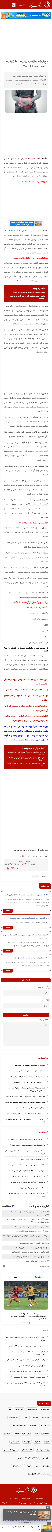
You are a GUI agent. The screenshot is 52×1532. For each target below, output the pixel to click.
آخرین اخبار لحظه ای (10, 1450)
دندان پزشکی (15, 1442)
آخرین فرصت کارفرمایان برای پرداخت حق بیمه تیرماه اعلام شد (25, 1096)
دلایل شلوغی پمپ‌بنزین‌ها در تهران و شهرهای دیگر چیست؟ (26, 1114)
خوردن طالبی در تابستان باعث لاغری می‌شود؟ (28, 292)
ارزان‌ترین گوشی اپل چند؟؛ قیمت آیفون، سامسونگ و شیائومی (26, 753)
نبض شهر (33, 1425)
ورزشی (23, 1503)
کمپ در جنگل (17, 1466)
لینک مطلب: (43, 850)
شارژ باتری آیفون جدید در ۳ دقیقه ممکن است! (30, 1366)
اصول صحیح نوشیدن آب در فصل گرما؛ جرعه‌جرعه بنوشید (27, 297)
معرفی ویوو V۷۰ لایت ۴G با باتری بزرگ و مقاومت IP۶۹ (28, 1377)
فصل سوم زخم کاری (19, 1425)
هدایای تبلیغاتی (27, 1450)
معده (35, 876)
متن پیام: (42, 1020)
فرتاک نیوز (36, 158)
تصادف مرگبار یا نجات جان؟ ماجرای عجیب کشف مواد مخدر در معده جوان (25, 936)
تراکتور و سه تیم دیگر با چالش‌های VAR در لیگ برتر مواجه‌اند (25, 1165)
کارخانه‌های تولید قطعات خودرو (28, 1458)
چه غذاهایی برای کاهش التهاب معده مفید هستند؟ (29, 918)
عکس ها (38, 1277)
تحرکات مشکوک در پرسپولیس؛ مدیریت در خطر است (28, 1082)
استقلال (35, 1417)
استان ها (5, 1503)
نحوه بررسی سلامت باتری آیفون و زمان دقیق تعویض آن (27, 1371)
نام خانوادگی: (41, 988)
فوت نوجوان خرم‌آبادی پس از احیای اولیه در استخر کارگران (26, 1182)
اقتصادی (33, 1503)
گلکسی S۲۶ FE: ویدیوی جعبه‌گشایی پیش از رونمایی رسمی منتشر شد (26, 1384)
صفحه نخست (38, 1499)
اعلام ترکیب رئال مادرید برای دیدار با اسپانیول (30, 1071)
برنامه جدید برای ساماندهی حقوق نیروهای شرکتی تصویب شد (25, 1102)
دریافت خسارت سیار (43, 1450)
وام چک (46, 1442)
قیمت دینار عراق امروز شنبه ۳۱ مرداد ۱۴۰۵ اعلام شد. (22, 223)
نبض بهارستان (13, 1417)
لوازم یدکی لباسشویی (42, 1466)
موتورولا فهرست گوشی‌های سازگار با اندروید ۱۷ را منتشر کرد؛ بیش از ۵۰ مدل (26, 1353)
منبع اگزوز (7, 1434)
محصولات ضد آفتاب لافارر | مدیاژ (38, 1474)
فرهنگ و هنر (13, 1499)
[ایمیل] (12, 868)
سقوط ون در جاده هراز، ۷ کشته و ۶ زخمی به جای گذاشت (27, 1171)
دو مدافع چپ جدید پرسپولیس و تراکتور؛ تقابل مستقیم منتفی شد (25, 1120)
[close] (48, 1507)
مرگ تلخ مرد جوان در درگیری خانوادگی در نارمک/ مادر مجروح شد (26, 759)
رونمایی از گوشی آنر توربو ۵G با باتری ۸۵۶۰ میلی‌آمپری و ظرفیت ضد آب (24, 1338)
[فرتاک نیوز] (39, 8)
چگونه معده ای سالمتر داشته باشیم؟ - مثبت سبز (27, 689)
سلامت (21, 861)
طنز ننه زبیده (45, 1425)
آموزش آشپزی (32, 1409)
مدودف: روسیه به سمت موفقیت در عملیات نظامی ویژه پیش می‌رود (25, 1152)
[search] (13, 5)
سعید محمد (19, 1409)
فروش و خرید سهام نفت (23, 1434)
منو (23, 5)
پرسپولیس (45, 1417)
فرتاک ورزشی (45, 1409)
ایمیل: (43, 1000)
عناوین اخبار (26, 1499)
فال (10, 1409)
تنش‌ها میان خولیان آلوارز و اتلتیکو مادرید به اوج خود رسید (25, 1139)
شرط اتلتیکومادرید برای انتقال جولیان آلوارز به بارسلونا (27, 1077)
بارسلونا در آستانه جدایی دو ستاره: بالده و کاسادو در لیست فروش (26, 1194)
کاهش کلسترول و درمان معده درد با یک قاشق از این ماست (26, 895)
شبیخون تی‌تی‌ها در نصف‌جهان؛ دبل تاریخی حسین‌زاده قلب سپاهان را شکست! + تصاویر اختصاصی (29, 1316)
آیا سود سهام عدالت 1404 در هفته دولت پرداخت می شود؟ (21, 1528)
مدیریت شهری (44, 1503)
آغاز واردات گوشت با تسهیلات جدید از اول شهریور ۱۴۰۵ (27, 1145)
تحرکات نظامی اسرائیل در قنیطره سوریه (32, 1188)
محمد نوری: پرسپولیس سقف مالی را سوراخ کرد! (30, 1065)
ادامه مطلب (7, 911)
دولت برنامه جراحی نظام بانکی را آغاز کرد (32, 1159)
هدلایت (37, 1442)
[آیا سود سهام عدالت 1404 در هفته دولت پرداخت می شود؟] (46, 1528)
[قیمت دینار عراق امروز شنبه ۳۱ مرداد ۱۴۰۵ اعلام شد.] (44, 1515)
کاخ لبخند (27, 1442)
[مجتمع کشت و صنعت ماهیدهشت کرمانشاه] (26, 15)
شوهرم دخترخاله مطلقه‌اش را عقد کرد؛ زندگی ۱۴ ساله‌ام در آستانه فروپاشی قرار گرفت (26, 1089)
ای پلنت (28, 1466)
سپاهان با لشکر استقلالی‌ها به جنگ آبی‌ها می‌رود (29, 1108)
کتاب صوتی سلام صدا (42, 1434)
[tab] (37, 1277)
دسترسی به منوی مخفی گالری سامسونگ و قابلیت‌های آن (26, 1346)
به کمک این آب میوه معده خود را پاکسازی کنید (30, 958)
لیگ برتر (25, 1417)
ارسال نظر (25, 1015)
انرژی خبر (46, 1458)
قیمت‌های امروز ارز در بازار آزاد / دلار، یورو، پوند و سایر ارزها (25, 764)
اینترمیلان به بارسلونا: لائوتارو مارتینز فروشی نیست (28, 1176)
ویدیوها (16, 1277)
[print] (8, 868)
